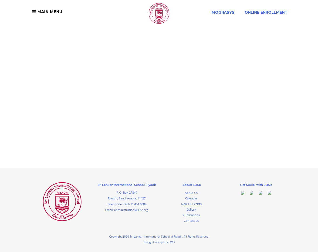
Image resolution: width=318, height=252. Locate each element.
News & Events (191, 204)
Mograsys (223, 12)
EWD (172, 242)
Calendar (191, 198)
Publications (191, 215)
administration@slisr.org (131, 210)
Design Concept (154, 242)
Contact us (191, 220)
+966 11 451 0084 (134, 204)
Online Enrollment (266, 12)
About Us (191, 193)
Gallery (191, 209)
